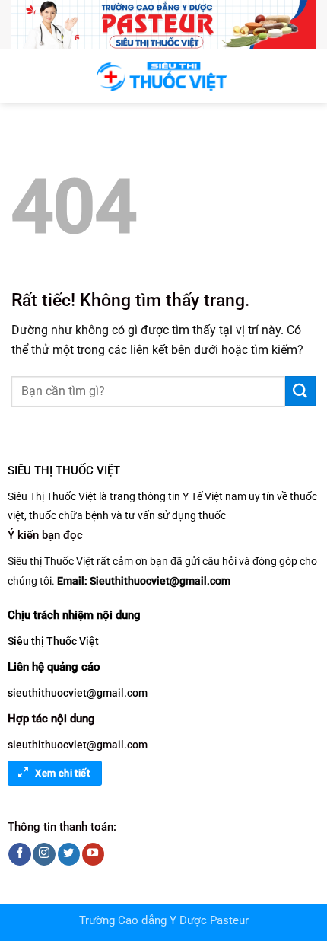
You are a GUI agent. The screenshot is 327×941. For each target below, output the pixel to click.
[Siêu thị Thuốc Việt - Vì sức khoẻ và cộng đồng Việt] (163, 76)
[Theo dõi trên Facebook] (19, 854)
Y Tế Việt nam (214, 496)
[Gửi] (300, 391)
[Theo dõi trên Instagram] (44, 854)
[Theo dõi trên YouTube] (93, 854)
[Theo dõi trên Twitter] (69, 854)
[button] (20, 75)
